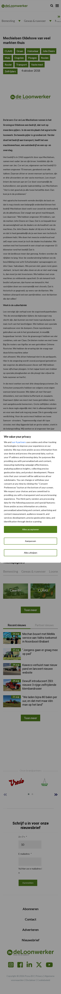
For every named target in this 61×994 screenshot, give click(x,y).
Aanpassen (30, 541)
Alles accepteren (30, 529)
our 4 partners (19, 442)
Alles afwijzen (30, 552)
